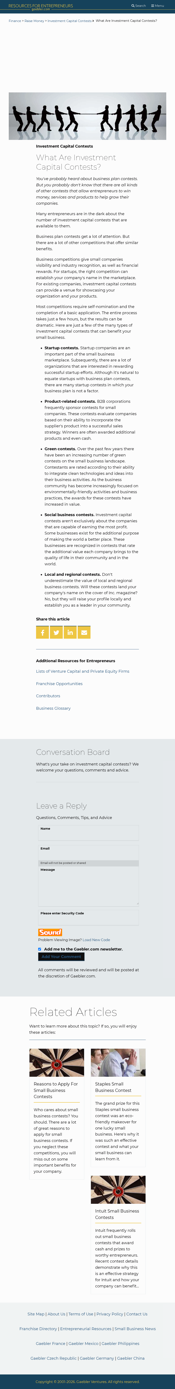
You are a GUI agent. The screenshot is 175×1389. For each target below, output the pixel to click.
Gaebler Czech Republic (54, 1358)
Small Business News (135, 1329)
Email (45, 848)
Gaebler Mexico (83, 1343)
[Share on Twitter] (56, 632)
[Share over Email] (84, 632)
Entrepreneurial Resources (85, 1329)
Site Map (36, 1314)
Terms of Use (81, 1314)
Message (48, 870)
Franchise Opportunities (59, 683)
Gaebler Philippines (120, 1343)
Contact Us (136, 1314)
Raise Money (34, 21)
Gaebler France (50, 1343)
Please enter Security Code (62, 913)
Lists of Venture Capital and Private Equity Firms (82, 671)
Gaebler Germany (97, 1358)
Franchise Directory (38, 1329)
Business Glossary (53, 708)
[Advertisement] (87, 58)
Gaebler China (131, 1358)
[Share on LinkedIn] (70, 632)
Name (45, 829)
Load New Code (96, 940)
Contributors (48, 696)
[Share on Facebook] (42, 632)
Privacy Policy (109, 1314)
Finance (15, 21)
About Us (56, 1314)
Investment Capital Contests (70, 21)
